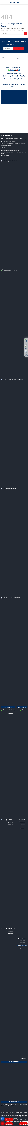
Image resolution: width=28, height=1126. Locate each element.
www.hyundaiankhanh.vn (14, 67)
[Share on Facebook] (11, 70)
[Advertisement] (14, 1084)
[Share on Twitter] (13, 70)
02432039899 (23, 1058)
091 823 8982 (17, 597)
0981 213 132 (10, 822)
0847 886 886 (13, 270)
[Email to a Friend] (15, 70)
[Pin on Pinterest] (17, 70)
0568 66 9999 (20, 379)
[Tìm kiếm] (23, 2)
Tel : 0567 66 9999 (5, 155)
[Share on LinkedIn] (19, 70)
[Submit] (25, 33)
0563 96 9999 (12, 488)
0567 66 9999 (13, 161)
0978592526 (22, 822)
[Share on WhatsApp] (9, 70)
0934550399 (22, 940)
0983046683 (10, 931)
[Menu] (26, 2)
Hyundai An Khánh (13, 2)
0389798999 (10, 711)
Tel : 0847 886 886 (5, 157)
